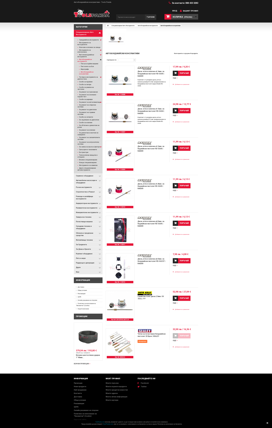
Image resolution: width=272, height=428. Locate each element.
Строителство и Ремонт (85, 192)
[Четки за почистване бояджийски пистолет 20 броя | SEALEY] (120, 342)
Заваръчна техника (83, 217)
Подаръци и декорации (85, 263)
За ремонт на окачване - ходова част (87, 96)
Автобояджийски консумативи (86, 73)
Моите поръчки (112, 383)
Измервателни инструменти (87, 212)
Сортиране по (111, 60)
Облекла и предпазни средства (84, 234)
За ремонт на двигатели (88, 110)
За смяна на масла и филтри (89, 147)
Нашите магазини (83, 309)
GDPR (79, 297)
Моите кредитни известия (117, 390)
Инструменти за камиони (88, 165)
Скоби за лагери (85, 84)
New (77, 272)
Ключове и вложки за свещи (89, 47)
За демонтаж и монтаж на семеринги (87, 134)
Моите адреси (112, 393)
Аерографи (84, 69)
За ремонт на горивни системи (86, 113)
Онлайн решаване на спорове (87, 300)
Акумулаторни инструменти (87, 203)
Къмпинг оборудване (84, 254)
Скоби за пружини (85, 82)
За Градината (81, 245)
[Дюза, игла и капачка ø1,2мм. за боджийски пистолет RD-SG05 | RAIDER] (120, 155)
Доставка (80, 287)
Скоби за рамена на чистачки (85, 88)
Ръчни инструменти (84, 187)
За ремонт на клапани (87, 130)
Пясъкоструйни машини (89, 64)
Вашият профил (190, 11)
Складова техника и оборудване (84, 227)
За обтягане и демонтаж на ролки (88, 126)
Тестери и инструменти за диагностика (87, 78)
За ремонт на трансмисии (88, 92)
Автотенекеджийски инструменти (85, 56)
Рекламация (81, 293)
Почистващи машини (84, 222)
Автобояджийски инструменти (84, 60)
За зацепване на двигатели (89, 120)
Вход (174, 11)
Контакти (78, 393)
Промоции (81, 316)
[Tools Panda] (93, 14)
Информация (83, 280)
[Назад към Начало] (108, 25)
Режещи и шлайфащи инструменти (84, 197)
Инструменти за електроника (84, 51)
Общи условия (82, 290)
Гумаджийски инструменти (89, 40)
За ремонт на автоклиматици (89, 102)
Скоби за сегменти (86, 117)
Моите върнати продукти (116, 386)
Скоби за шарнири (86, 99)
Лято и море (81, 258)
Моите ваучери (112, 400)
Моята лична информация (116, 397)
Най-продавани (80, 390)
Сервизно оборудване (84, 176)
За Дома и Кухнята (83, 249)
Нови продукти (80, 386)
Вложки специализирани (88, 160)
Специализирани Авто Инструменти (85, 33)
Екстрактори (83, 152)
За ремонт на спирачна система (86, 106)
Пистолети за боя (87, 66)
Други (78, 267)
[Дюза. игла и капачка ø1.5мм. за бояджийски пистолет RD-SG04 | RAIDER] (120, 117)
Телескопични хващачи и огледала (87, 156)
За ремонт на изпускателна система (88, 143)
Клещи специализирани (87, 162)
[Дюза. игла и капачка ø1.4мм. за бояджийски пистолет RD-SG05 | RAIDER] (120, 80)
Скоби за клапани (85, 123)
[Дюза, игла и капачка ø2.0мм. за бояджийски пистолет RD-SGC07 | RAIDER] (120, 267)
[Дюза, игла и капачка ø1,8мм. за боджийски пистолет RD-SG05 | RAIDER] (120, 192)
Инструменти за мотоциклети (84, 43)
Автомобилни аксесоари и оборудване (86, 181)
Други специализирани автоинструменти (86, 169)
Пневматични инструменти (86, 208)
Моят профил (113, 378)
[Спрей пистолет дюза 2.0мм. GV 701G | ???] (120, 305)
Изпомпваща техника (84, 240)
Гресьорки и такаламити (88, 149)
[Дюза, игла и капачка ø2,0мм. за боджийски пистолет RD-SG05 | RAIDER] (120, 230)
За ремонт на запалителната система (88, 138)
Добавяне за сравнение (182, 84)
